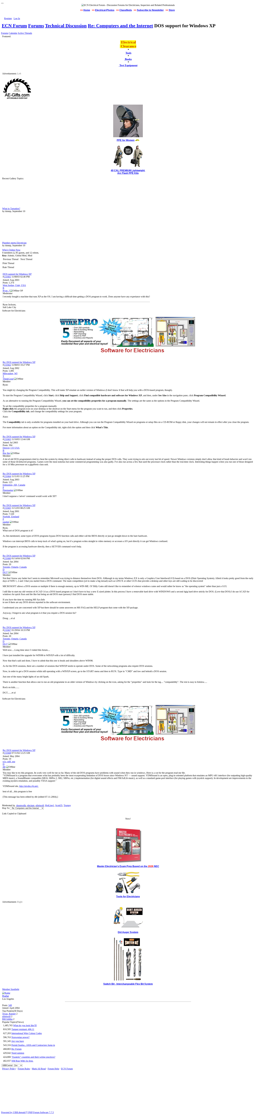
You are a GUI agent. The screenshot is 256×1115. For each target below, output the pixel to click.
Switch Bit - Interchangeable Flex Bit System (128, 984)
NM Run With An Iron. (22, 1061)
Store (172, 10)
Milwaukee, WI (10, 373)
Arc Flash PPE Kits (128, 173)
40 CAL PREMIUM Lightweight (128, 170)
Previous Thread (10, 259)
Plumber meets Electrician (14, 243)
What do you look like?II (25, 1025)
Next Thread (26, 259)
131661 (7, 276)
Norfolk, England (11, 516)
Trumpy (67, 805)
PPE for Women (126, 140)
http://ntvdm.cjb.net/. (29, 786)
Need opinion (17, 1053)
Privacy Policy (9, 1068)
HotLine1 (49, 805)
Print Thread (8, 263)
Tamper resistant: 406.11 (22, 1029)
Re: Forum (16, 1049)
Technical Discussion (66, 25)
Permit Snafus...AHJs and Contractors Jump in (33, 1045)
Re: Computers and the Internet (120, 25)
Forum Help (53, 1068)
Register (8, 18)
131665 (7, 508)
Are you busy (17, 1041)
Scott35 (58, 805)
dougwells (21, 805)
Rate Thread (8, 267)
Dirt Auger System (128, 932)
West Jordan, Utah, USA (14, 285)
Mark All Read (39, 1068)
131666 (7, 558)
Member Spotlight (10, 989)
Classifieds (125, 10)
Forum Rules (24, 1068)
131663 (7, 439)
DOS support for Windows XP (17, 274)
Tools (128, 52)
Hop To (5, 808)
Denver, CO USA (11, 448)
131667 (7, 630)
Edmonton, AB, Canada (14, 485)
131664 (7, 476)
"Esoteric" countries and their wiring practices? (33, 1057)
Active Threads (25, 33)
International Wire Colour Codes (26, 1033)
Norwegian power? (20, 1037)
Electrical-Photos (104, 10)
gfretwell (40, 805)
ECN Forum (14, 25)
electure (30, 805)
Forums (36, 25)
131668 (7, 753)
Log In (17, 18)
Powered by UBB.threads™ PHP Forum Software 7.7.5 (27, 1112)
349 (10, 1005)
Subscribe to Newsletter (150, 10)
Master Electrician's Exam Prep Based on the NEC (128, 866)
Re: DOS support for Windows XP (19, 362)
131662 (7, 365)
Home (86, 10)
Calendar (13, 33)
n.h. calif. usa (9, 761)
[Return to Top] (2, 3)
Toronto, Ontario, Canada (15, 567)
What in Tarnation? (11, 208)
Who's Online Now (11, 250)
